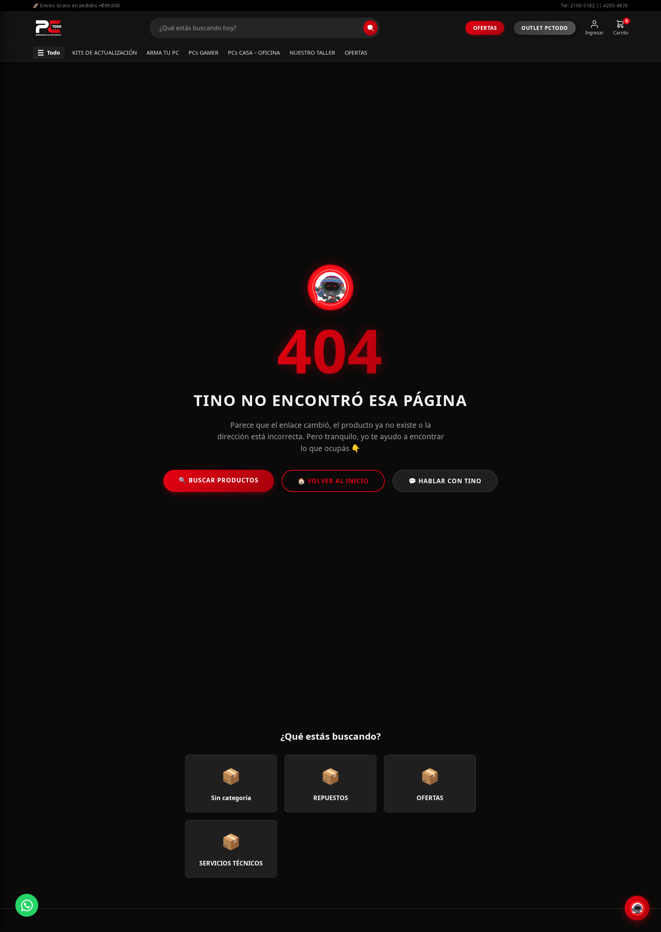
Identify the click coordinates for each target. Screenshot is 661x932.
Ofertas (485, 27)
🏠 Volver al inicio (333, 481)
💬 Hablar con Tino (445, 481)
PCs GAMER (203, 52)
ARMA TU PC (163, 52)
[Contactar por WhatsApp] (26, 905)
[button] (49, 52)
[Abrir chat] (637, 908)
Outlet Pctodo (544, 27)
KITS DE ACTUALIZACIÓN (104, 52)
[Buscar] (370, 28)
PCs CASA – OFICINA (254, 52)
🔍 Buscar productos (219, 480)
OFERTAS (356, 52)
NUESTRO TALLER (312, 52)
